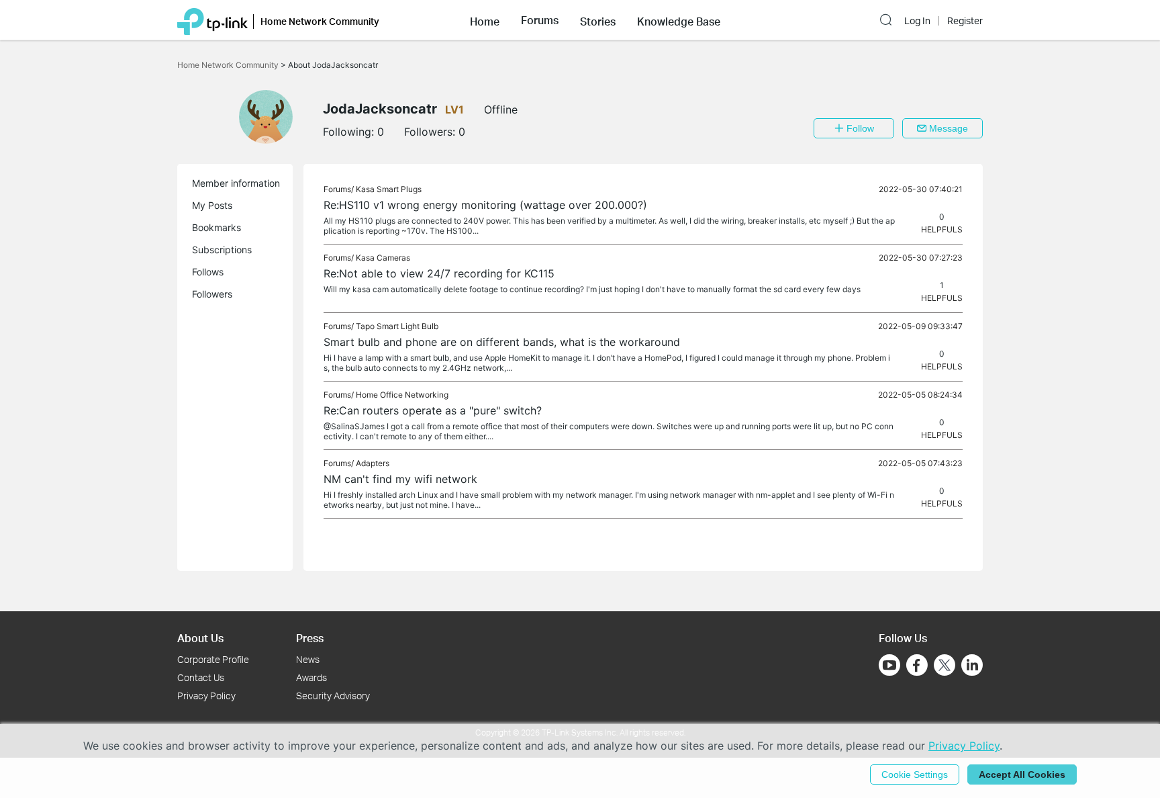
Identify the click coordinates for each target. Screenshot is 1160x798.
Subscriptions (222, 249)
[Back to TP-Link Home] (212, 20)
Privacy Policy (206, 695)
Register (965, 21)
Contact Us (200, 677)
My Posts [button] (212, 205)
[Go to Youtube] (889, 665)
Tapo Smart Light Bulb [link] (397, 326)
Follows (208, 271)
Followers (212, 294)
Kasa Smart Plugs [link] (389, 189)
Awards (311, 677)
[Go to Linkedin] (972, 665)
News (308, 659)
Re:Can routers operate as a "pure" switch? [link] (433, 410)
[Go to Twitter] (944, 666)
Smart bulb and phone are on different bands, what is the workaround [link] (502, 342)
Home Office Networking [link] (402, 395)
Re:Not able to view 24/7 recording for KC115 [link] (439, 273)
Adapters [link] (372, 463)
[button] (484, 20)
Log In (917, 21)
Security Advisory (333, 695)
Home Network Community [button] (319, 21)
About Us (200, 638)
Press (310, 638)
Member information (236, 183)
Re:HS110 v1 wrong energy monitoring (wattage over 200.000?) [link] (485, 205)
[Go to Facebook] (917, 665)
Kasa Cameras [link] (383, 258)
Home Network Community (229, 65)
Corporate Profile (213, 659)
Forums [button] (540, 20)
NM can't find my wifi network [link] (400, 479)
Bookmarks (216, 227)
